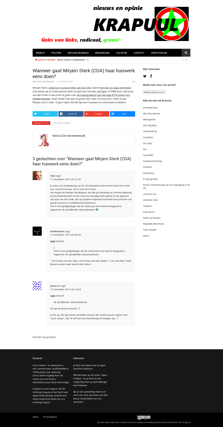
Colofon (121, 52)
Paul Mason (149, 211)
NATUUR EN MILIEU (78, 52)
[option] (122, 59)
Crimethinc (148, 137)
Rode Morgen (150, 229)
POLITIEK (56, 52)
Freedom (147, 167)
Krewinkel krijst (150, 107)
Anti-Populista (150, 125)
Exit (145, 149)
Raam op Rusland (151, 217)
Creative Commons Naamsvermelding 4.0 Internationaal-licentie (148, 422)
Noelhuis (147, 206)
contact (84, 398)
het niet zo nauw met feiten (115, 87)
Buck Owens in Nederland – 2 (73, 59)
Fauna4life (148, 155)
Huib (52, 175)
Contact (139, 52)
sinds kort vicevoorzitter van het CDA (70, 87)
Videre (146, 235)
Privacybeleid (50, 416)
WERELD (40, 52)
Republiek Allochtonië (153, 223)
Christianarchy (150, 131)
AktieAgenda (149, 119)
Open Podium (159, 52)
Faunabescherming (152, 161)
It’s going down (150, 179)
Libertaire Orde (150, 199)
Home (35, 416)
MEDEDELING (102, 52)
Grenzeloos (148, 173)
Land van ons (149, 194)
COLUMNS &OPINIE (62, 123)
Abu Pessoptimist (151, 113)
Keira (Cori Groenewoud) (43, 81)
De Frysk (147, 143)
